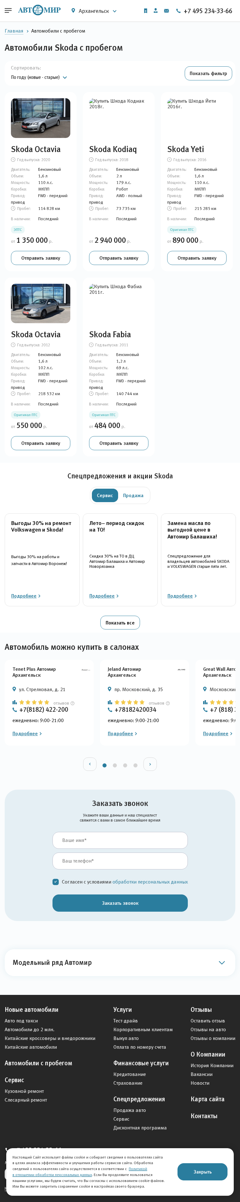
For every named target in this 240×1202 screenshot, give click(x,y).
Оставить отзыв (208, 1020)
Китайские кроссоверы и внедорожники (50, 1038)
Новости (200, 1083)
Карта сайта (208, 1099)
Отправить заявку (40, 258)
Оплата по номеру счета (139, 1047)
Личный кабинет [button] (156, 11)
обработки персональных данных (150, 881)
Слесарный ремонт (26, 1100)
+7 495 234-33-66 (207, 11)
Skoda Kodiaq (113, 149)
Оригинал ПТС (182, 229)
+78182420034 (135, 709)
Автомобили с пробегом (38, 1063)
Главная (14, 30)
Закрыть (202, 1171)
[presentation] (90, 764)
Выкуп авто (126, 1038)
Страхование (127, 1083)
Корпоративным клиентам (143, 1029)
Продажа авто (129, 1110)
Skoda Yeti (185, 149)
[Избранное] (146, 10)
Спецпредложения (139, 1099)
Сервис (14, 1080)
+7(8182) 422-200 (43, 709)
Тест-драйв (125, 1020)
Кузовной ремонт (24, 1091)
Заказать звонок (120, 903)
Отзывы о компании (213, 1038)
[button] (208, 73)
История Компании (212, 1065)
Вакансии (201, 1074)
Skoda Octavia (36, 149)
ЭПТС (18, 229)
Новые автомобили (31, 1009)
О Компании (208, 1054)
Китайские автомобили (31, 1047)
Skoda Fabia (110, 334)
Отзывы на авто (208, 1029)
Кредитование (129, 1074)
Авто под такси (21, 1020)
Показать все (120, 622)
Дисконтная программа (140, 1127)
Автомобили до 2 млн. (29, 1029)
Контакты (204, 1116)
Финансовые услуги (141, 1063)
